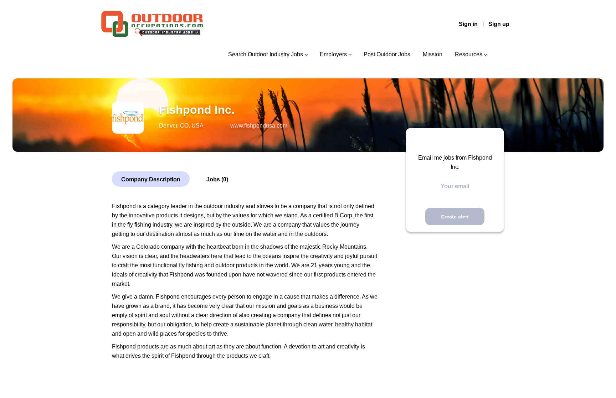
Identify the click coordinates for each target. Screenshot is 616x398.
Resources (468, 54)
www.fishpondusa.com (258, 126)
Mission (432, 54)
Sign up (498, 24)
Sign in (468, 24)
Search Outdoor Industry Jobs (265, 54)
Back (130, 90)
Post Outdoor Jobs (387, 54)
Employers (333, 54)
